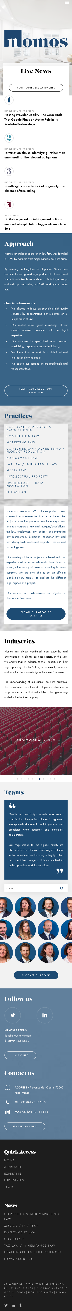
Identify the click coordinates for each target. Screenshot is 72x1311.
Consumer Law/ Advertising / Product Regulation (35, 450)
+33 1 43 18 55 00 (21, 1288)
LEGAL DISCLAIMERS (40, 1292)
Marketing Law (20, 442)
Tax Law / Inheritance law (32, 464)
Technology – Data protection (25, 484)
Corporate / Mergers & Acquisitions (28, 428)
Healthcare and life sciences (32, 1252)
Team (9, 1187)
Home (9, 1160)
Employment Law (22, 457)
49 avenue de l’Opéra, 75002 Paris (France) (34, 1284)
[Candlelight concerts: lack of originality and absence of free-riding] (36, 187)
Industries (14, 1180)
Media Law (16, 470)
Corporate (14, 1239)
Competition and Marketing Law (31, 1216)
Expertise (12, 1174)
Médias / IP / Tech (21, 1226)
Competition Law (22, 436)
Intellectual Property (19, 111)
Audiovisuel (12, 215)
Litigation (16, 492)
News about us (18, 1259)
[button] (67, 2)
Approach (13, 1167)
